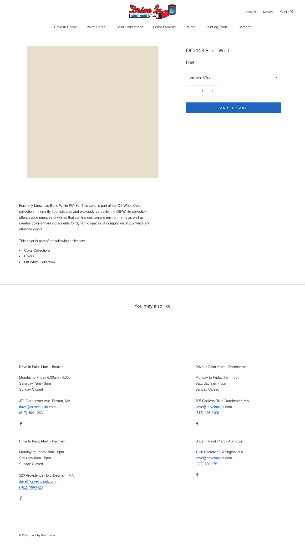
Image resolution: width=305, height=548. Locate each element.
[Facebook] (21, 424)
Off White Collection (39, 262)
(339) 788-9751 (207, 464)
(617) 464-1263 (31, 413)
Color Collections (129, 27)
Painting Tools (216, 27)
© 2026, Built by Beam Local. (37, 535)
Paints (190, 27)
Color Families (164, 27)
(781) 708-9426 (31, 487)
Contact (244, 27)
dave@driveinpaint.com (37, 407)
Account (250, 12)
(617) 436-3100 (207, 413)
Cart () (286, 12)
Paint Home (96, 27)
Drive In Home (65, 27)
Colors (29, 256)
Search (268, 12)
